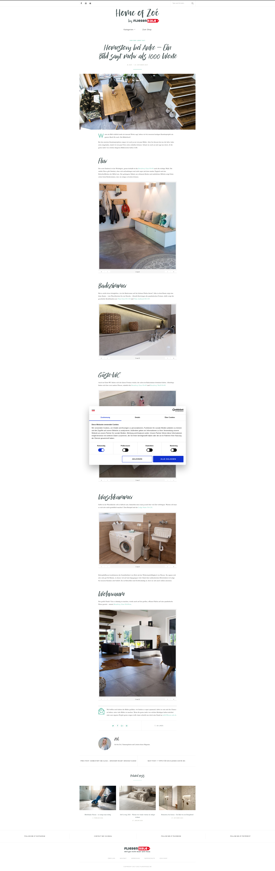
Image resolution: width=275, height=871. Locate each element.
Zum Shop (146, 30)
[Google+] (122, 725)
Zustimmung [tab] (105, 417)
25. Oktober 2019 (141, 65)
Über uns (111, 858)
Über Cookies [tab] (170, 417)
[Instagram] (85, 3)
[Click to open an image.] (137, 102)
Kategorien (128, 30)
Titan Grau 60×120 (124, 299)
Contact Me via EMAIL (103, 836)
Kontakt (123, 858)
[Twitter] (113, 725)
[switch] (125, 450)
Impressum (135, 858)
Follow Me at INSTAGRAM (34, 836)
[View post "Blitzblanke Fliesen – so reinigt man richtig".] (97, 798)
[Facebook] (81, 3)
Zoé (129, 65)
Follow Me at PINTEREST (240, 836)
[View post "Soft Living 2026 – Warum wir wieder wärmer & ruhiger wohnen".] (137, 798)
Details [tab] (137, 417)
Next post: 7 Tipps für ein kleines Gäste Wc (167, 761)
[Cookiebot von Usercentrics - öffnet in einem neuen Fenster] (174, 410)
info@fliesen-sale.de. (170, 715)
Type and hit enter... (179, 3)
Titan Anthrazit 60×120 (142, 299)
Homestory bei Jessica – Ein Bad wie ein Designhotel (177, 815)
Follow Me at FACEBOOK (171, 836)
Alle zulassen (168, 459)
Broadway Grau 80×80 (146, 168)
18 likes (160, 725)
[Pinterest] (90, 3)
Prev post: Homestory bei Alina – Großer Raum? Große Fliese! (108, 761)
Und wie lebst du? (137, 40)
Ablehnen (137, 459)
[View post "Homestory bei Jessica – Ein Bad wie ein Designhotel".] (177, 798)
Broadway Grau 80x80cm (122, 604)
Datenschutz (149, 858)
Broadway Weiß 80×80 (158, 385)
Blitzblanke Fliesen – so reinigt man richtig (98, 815)
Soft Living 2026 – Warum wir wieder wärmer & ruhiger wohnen (137, 816)
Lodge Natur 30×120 (145, 507)
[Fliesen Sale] (137, 16)
